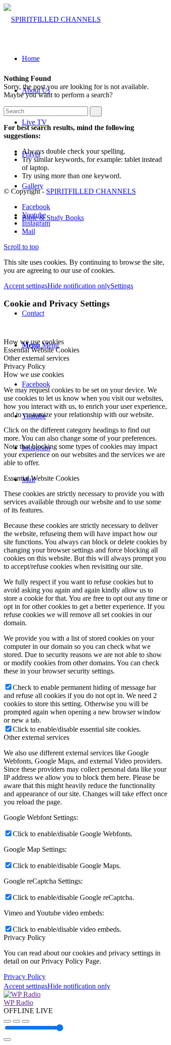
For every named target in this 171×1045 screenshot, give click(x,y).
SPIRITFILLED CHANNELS (91, 191)
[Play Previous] (7, 1021)
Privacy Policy (25, 976)
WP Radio (18, 1002)
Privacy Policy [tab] (25, 366)
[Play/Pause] (16, 1021)
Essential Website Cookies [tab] (41, 350)
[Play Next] (25, 1021)
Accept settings (25, 286)
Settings (121, 286)
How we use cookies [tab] (34, 342)
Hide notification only (78, 286)
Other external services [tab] (36, 358)
